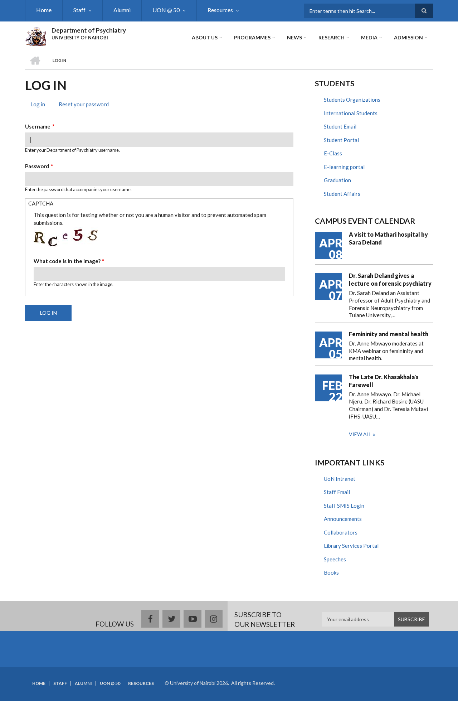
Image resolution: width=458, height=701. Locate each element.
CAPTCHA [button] (40, 203)
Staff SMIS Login (344, 505)
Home (44, 9)
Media (369, 37)
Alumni (122, 9)
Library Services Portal (351, 545)
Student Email (340, 126)
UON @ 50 (166, 9)
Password (37, 166)
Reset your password (84, 104)
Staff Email (337, 492)
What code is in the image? (67, 261)
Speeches (335, 559)
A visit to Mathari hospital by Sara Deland (388, 238)
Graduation (337, 180)
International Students (350, 113)
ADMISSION (408, 37)
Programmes (252, 37)
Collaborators (340, 532)
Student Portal (341, 140)
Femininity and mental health (388, 333)
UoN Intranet (339, 478)
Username (37, 126)
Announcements (343, 519)
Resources (220, 9)
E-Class (333, 153)
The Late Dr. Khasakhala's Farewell (384, 380)
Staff (79, 9)
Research (331, 37)
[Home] (35, 35)
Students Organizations (352, 99)
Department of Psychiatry (89, 30)
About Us (205, 37)
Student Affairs (342, 193)
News (294, 37)
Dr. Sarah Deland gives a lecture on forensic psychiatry (390, 279)
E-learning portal (344, 167)
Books (331, 572)
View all (360, 434)
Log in (40, 105)
